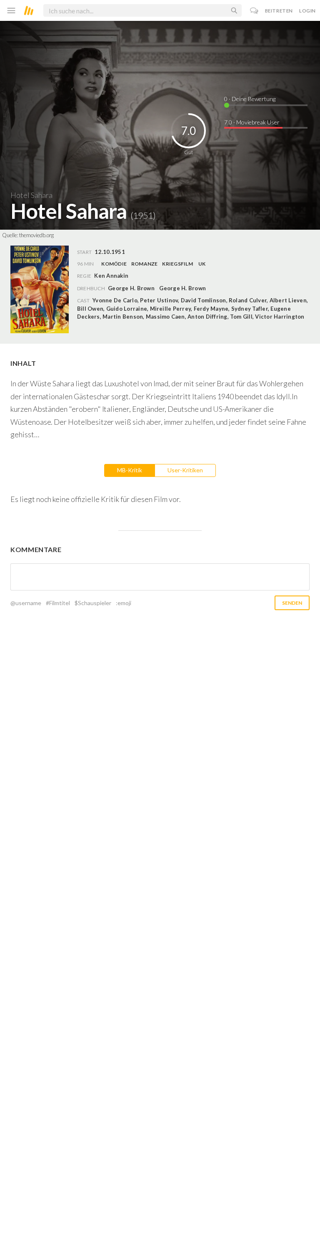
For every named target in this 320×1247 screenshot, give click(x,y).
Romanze (144, 264)
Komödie (114, 264)
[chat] (254, 10)
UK (201, 264)
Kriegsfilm (177, 264)
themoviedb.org (36, 235)
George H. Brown (131, 288)
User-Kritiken (185, 470)
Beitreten (279, 10)
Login (307, 10)
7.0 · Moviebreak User (252, 122)
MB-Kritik (129, 470)
